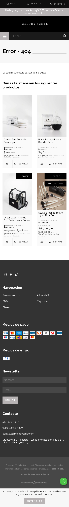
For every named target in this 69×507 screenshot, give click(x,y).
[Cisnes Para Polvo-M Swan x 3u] (7, 164)
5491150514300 (11, 421)
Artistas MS (43, 295)
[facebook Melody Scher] (11, 274)
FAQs (5, 301)
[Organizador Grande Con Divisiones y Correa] (7, 242)
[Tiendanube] (34, 483)
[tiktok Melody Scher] (16, 274)
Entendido (35, 501)
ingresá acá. (57, 469)
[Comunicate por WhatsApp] (63, 481)
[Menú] (4, 36)
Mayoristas (43, 301)
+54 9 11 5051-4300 (13, 427)
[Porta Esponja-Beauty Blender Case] (42, 164)
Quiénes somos (11, 295)
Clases (6, 307)
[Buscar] (65, 36)
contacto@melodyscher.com (18, 433)
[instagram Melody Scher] (5, 274)
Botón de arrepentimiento (34, 474)
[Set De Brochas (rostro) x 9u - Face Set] (42, 242)
